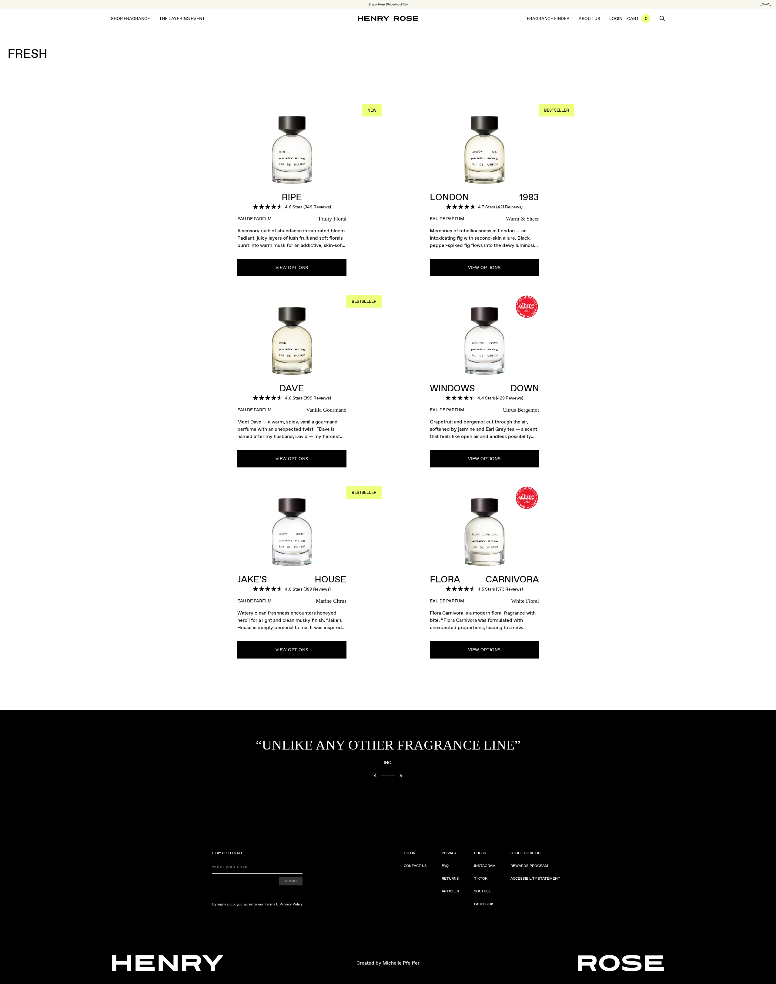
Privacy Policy (291, 904)
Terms (270, 904)
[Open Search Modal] (662, 18)
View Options (292, 267)
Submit (291, 881)
